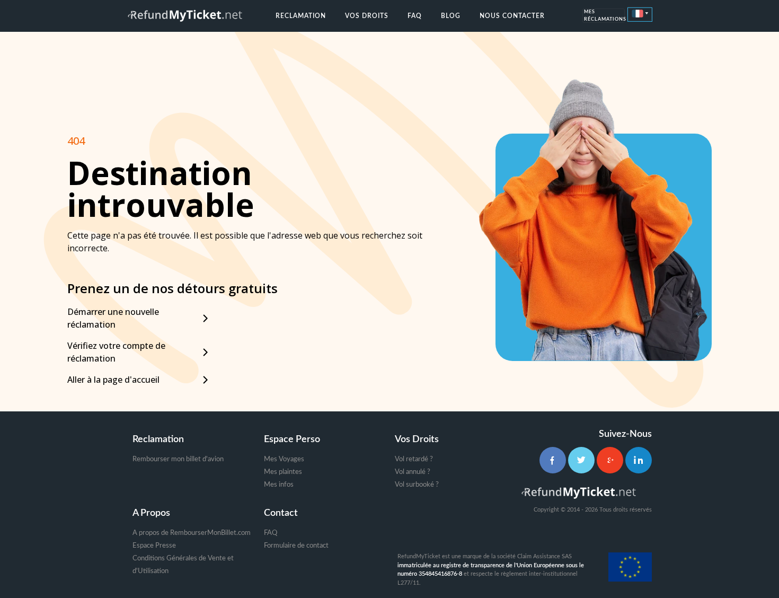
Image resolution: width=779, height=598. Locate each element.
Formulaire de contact (296, 545)
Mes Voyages (284, 459)
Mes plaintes (283, 472)
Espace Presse (154, 545)
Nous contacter (512, 16)
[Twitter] (581, 460)
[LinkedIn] (638, 460)
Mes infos (279, 484)
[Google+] (610, 460)
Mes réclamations (604, 16)
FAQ (415, 16)
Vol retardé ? (414, 459)
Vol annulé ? (412, 472)
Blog (451, 16)
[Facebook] (552, 460)
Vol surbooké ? (417, 484)
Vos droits (366, 16)
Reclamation (301, 16)
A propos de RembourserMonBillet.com (191, 533)
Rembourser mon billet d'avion (178, 459)
